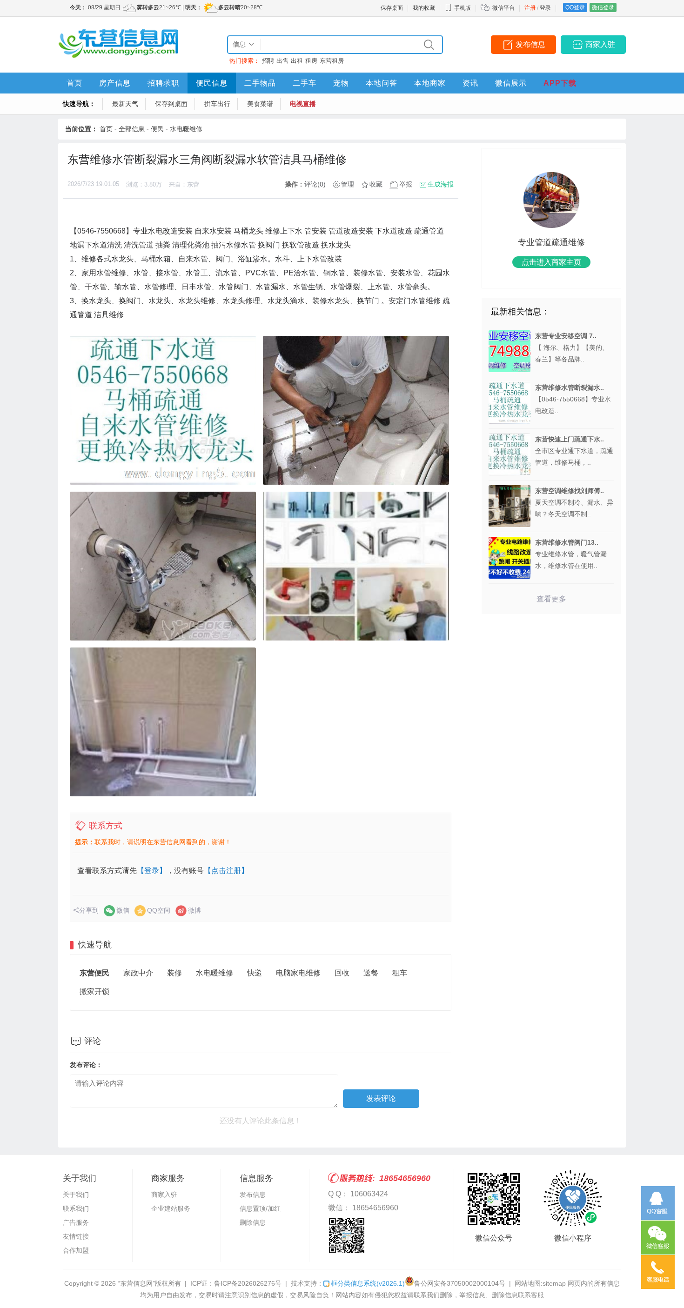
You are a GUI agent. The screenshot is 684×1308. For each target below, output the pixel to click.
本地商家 (430, 83)
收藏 (375, 184)
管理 (347, 184)
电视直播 (303, 103)
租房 (311, 60)
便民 (157, 129)
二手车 (304, 83)
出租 (297, 60)
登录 (545, 8)
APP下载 (560, 83)
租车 (399, 973)
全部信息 (132, 129)
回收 (342, 973)
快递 (254, 973)
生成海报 (441, 184)
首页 (74, 83)
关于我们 (76, 1194)
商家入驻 (600, 44)
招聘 (268, 60)
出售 (282, 60)
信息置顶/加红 (260, 1208)
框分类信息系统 (368, 1283)
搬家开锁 (94, 991)
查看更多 (551, 599)
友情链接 (76, 1236)
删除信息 (253, 1222)
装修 (174, 973)
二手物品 (260, 83)
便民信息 (212, 83)
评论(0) (315, 184)
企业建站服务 (170, 1208)
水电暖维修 (186, 129)
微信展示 (511, 83)
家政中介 (138, 973)
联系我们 (76, 1208)
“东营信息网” (136, 1283)
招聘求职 (163, 83)
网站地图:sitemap (540, 1283)
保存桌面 (392, 8)
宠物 (341, 83)
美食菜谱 (260, 103)
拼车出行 (217, 103)
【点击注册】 (226, 870)
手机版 (462, 8)
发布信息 (530, 44)
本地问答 (381, 83)
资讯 (470, 83)
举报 (405, 184)
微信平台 (503, 8)
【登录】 (152, 870)
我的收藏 (424, 8)
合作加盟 (76, 1250)
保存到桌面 (171, 103)
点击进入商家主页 (551, 262)
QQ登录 (575, 7)
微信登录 (603, 7)
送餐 (370, 973)
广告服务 (76, 1222)
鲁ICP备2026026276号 (248, 1283)
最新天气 (125, 103)
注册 (530, 8)
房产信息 (115, 83)
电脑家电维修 (298, 973)
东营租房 (332, 60)
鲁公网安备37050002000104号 (459, 1283)
